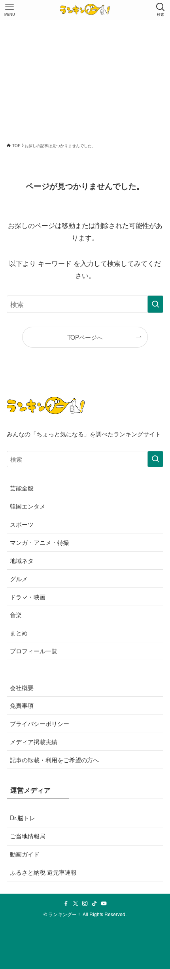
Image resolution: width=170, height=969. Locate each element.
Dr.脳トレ (22, 817)
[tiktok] (94, 903)
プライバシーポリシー (39, 723)
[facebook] (66, 903)
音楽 (16, 614)
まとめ (19, 632)
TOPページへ (85, 337)
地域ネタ (22, 560)
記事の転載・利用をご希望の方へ (54, 759)
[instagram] (85, 903)
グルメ (19, 578)
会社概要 (22, 687)
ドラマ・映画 (27, 596)
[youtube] (104, 903)
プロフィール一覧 (33, 650)
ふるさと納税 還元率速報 (43, 872)
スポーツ (22, 524)
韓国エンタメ (27, 505)
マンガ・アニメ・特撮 (39, 542)
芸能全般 (22, 487)
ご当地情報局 (27, 835)
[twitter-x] (75, 903)
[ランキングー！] (85, 9)
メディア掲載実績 (33, 741)
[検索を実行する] (155, 304)
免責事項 (22, 705)
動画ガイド (25, 853)
